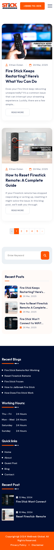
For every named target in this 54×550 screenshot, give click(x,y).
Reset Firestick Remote (17, 375)
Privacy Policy (18, 545)
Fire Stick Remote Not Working (21, 370)
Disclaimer (38, 545)
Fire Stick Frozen (14, 381)
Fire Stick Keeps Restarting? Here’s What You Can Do (22, 76)
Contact (9, 474)
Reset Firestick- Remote (31, 516)
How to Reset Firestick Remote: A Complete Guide (26, 180)
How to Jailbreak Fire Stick (19, 387)
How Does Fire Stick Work (18, 392)
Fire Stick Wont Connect (31, 501)
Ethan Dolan (16, 64)
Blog (7, 468)
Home (7, 452)
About (8, 457)
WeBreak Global (36, 536)
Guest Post (10, 463)
